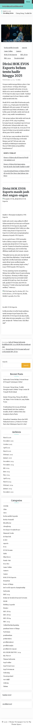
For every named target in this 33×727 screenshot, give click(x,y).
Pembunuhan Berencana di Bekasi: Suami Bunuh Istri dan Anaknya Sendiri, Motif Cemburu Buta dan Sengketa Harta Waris (14, 410)
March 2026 (7, 437)
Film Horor (7, 557)
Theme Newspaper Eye (17, 722)
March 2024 (7, 482)
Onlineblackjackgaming (11, 625)
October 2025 (7, 444)
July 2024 (6, 468)
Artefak (5, 506)
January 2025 (7, 458)
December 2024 (8, 461)
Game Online (8, 51)
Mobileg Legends (9, 605)
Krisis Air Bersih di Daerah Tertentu (15, 598)
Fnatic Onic (7, 560)
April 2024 (6, 478)
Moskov (5, 608)
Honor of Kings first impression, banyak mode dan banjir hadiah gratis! (16, 165)
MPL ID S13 (24, 55)
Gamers (18, 51)
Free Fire (6, 564)
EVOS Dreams (7, 550)
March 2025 (7, 451)
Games (5, 574)
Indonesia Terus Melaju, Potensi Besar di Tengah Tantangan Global (16, 380)
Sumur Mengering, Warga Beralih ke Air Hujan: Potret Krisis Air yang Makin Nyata (16, 399)
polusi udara (7, 639)
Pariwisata (6, 632)
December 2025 (8, 441)
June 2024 (6, 472)
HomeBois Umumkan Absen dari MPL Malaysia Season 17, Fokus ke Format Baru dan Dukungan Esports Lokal (15, 421)
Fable (5, 553)
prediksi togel (7, 704)
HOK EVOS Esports (10, 55)
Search (5, 362)
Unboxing (6, 673)
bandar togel (7, 695)
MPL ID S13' (7, 615)
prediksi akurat (8, 642)
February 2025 (8, 454)
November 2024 (8, 465)
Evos (4, 547)
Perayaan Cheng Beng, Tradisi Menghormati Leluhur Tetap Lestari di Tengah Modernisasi (16, 389)
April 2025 (6, 448)
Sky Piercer (7, 656)
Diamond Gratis (8, 533)
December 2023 (8, 492)
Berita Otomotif (8, 520)
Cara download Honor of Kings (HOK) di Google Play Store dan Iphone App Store (16, 173)
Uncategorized (19, 58)
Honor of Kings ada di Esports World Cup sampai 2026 (16, 158)
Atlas (5, 509)
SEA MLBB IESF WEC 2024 (12, 652)
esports (24, 48)
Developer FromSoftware (11, 530)
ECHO (5, 540)
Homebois (6, 581)
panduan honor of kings (11, 628)
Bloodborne (7, 523)
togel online (7, 662)
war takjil (6, 679)
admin (18, 79)
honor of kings (8, 584)
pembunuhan (7, 635)
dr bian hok (7, 537)
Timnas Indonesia (9, 659)
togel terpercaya (8, 666)
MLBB (5, 601)
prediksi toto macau (9, 649)
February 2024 (8, 485)
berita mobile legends (11, 48)
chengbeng (7, 526)
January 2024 (7, 489)
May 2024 (6, 475)
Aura (4, 513)
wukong (6, 683)
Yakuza (5, 686)
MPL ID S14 (7, 618)
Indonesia (6, 591)
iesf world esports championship (14, 588)
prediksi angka (8, 645)
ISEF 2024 (6, 594)
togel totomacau (8, 669)
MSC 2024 (7, 58)
